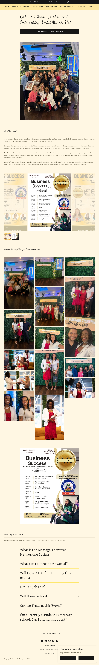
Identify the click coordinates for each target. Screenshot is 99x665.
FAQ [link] (59, 633)
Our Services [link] (37, 7)
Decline (68, 658)
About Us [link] (81, 7)
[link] (42, 641)
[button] (91, 7)
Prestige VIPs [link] (51, 7)
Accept (86, 658)
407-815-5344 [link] (49, 653)
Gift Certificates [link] (67, 7)
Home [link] (7, 7)
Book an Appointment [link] (20, 7)
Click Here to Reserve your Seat (49, 31)
